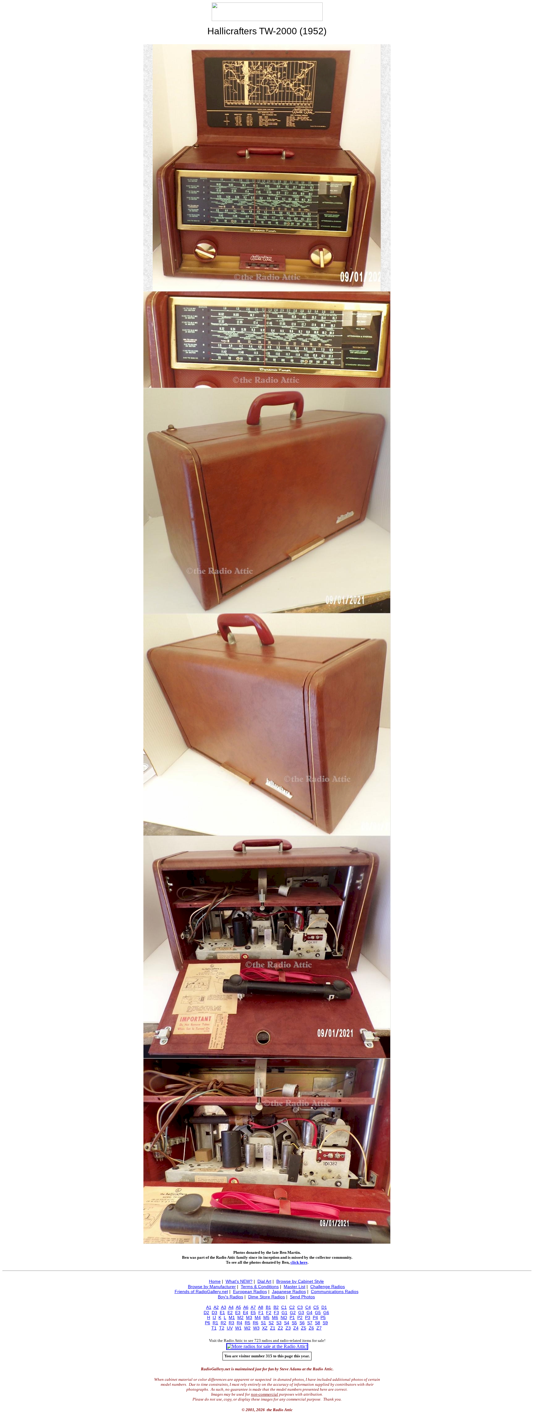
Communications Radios (334, 1291)
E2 (230, 1312)
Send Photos (302, 1296)
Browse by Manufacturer (212, 1286)
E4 (245, 1312)
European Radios (250, 1291)
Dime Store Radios (266, 1296)
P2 (300, 1317)
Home (215, 1281)
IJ (214, 1317)
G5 (318, 1312)
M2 (240, 1317)
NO (284, 1317)
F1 (261, 1312)
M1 (232, 1317)
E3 (237, 1312)
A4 (231, 1307)
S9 (325, 1322)
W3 (256, 1328)
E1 (222, 1312)
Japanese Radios (289, 1291)
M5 (266, 1317)
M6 (275, 1317)
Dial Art (264, 1281)
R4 (239, 1322)
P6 (207, 1322)
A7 (253, 1307)
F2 (268, 1312)
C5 (316, 1307)
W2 (247, 1328)
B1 (268, 1307)
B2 (276, 1307)
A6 (245, 1307)
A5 (238, 1307)
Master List (294, 1286)
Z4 (296, 1328)
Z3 (288, 1328)
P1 (292, 1317)
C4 (308, 1307)
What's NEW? (239, 1281)
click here (298, 1262)
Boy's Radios (230, 1296)
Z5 (303, 1328)
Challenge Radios (327, 1286)
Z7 (319, 1328)
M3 (249, 1317)
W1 (238, 1328)
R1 (215, 1322)
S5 (294, 1322)
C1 (284, 1307)
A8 (260, 1307)
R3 (231, 1322)
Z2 (280, 1328)
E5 (253, 1312)
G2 (293, 1312)
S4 (286, 1322)
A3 (223, 1307)
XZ (265, 1328)
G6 (326, 1312)
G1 (284, 1312)
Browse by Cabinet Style (300, 1281)
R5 (247, 1322)
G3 (301, 1312)
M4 (258, 1317)
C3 (300, 1307)
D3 (214, 1312)
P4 (315, 1317)
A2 (216, 1307)
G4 (309, 1312)
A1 (208, 1307)
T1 (214, 1328)
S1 (263, 1322)
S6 (302, 1322)
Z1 (272, 1328)
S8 (317, 1322)
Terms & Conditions (260, 1286)
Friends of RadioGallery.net (201, 1291)
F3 (276, 1312)
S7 (309, 1322)
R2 (223, 1322)
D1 (324, 1307)
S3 (279, 1322)
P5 (323, 1317)
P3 (307, 1317)
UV (230, 1328)
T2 (221, 1328)
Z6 (311, 1328)
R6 (255, 1322)
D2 (206, 1312)
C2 (292, 1307)
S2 (271, 1322)
